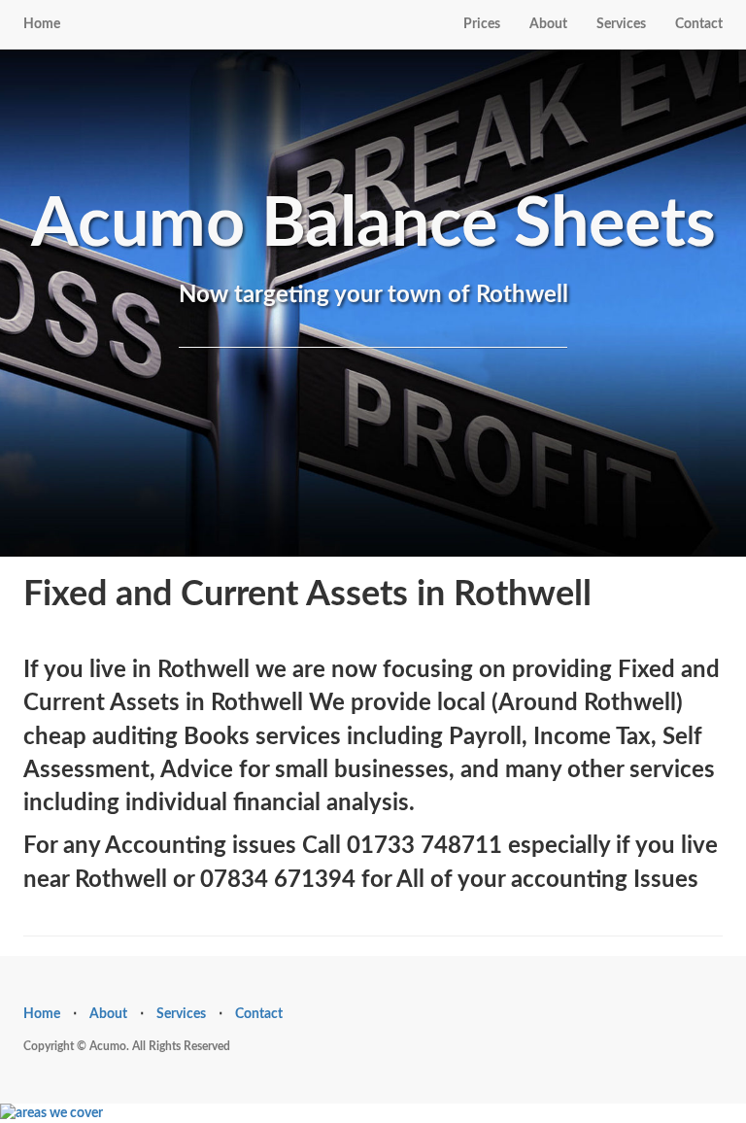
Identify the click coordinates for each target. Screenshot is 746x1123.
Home (41, 24)
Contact (699, 24)
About (548, 24)
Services (621, 24)
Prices (481, 24)
